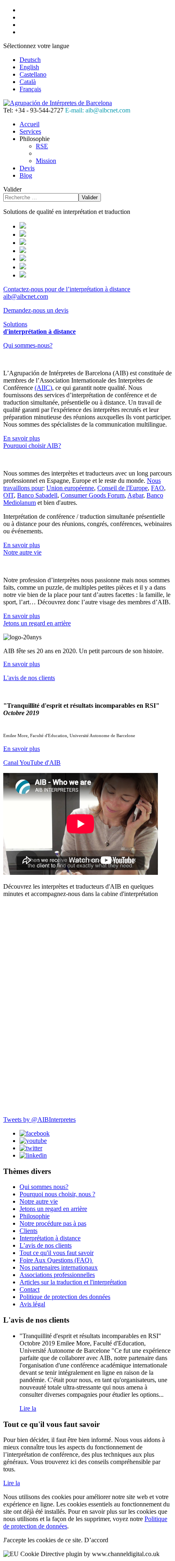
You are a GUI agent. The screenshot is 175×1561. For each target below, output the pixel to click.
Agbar (135, 495)
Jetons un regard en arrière (37, 623)
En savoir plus (21, 438)
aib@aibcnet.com (25, 296)
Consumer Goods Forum (93, 495)
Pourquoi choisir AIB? (32, 445)
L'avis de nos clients (29, 677)
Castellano (33, 74)
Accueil (29, 124)
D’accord (96, 1540)
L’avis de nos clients (46, 1245)
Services (30, 131)
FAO (157, 487)
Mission (46, 160)
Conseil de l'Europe (122, 487)
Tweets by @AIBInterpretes (39, 1119)
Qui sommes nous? (44, 1186)
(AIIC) (43, 387)
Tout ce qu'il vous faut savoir (57, 1252)
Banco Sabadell (37, 495)
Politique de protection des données (65, 1296)
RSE (42, 146)
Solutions (39, 328)
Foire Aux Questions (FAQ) (56, 1260)
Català (28, 81)
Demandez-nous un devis (35, 310)
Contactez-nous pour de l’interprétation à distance (66, 289)
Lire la (28, 1408)
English (29, 67)
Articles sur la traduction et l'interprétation (73, 1282)
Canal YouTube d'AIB (32, 762)
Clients (28, 1230)
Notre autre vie (22, 552)
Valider (12, 189)
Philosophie (35, 1216)
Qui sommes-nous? (27, 345)
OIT (8, 495)
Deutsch (30, 59)
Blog (26, 175)
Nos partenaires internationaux (59, 1267)
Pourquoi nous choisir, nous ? (57, 1194)
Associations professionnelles (57, 1274)
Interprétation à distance (50, 1238)
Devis (27, 168)
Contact (29, 1289)
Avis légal (32, 1304)
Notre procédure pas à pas (53, 1223)
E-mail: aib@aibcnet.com (97, 110)
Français (30, 89)
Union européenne (70, 487)
